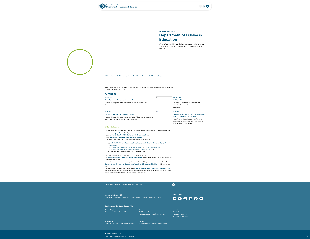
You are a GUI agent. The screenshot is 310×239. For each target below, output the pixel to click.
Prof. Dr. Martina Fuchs (144, 149)
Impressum (151, 197)
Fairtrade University (144, 223)
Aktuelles (110, 93)
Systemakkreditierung (127, 223)
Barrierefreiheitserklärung (121, 197)
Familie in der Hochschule (159, 223)
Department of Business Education (121, 7)
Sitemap (144, 197)
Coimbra (107, 212)
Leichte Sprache (135, 197)
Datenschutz (108, 197)
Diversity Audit (160, 214)
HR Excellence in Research (180, 216)
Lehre (121, 133)
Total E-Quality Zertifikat (146, 212)
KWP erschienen (179, 100)
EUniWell (114, 212)
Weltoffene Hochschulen (180, 214)
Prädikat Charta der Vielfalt (147, 214)
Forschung (112, 133)
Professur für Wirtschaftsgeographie (123, 149)
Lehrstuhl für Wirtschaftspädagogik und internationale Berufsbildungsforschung (137, 143)
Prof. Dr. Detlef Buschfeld (152, 147)
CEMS (107, 223)
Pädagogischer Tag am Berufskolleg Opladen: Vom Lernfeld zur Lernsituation (188, 115)
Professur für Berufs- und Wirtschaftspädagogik (127, 147)
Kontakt (159, 197)
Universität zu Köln (117, 5)
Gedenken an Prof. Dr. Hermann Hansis (119, 114)
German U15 (122, 212)
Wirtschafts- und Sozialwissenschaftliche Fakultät (122, 76)
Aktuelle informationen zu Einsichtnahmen (120, 100)
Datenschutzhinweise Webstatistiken (116, 236)
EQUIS (112, 223)
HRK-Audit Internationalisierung (182, 212)
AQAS (117, 223)
